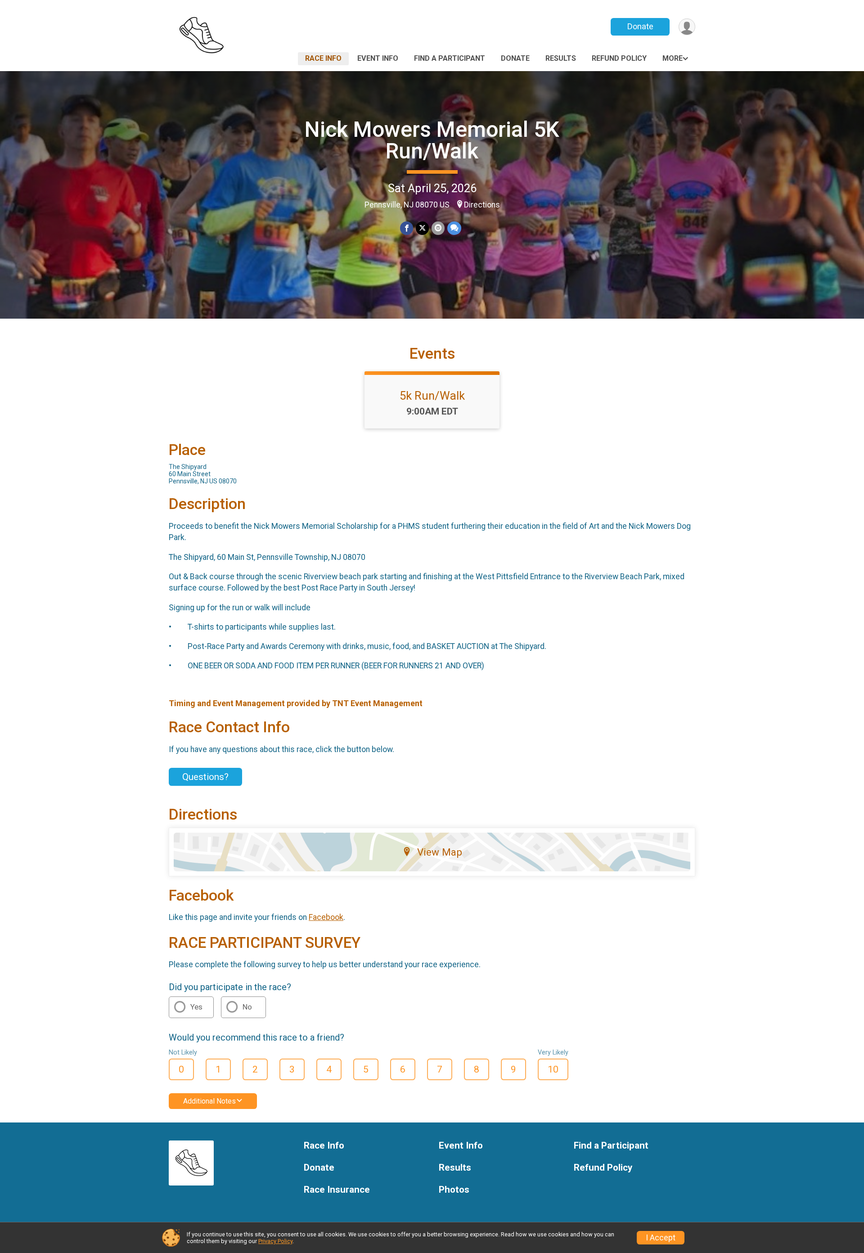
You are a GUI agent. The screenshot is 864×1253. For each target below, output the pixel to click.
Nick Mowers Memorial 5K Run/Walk (432, 140)
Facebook (326, 917)
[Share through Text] (454, 227)
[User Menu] (687, 26)
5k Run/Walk (432, 395)
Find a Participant (449, 58)
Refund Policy (619, 58)
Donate (640, 26)
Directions (482, 204)
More (672, 58)
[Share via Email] (438, 227)
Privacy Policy (275, 1241)
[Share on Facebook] (406, 227)
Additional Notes (209, 1101)
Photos (454, 1190)
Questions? (205, 776)
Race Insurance (337, 1190)
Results (560, 58)
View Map (439, 852)
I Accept (660, 1237)
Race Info (323, 58)
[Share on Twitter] (422, 227)
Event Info (377, 58)
